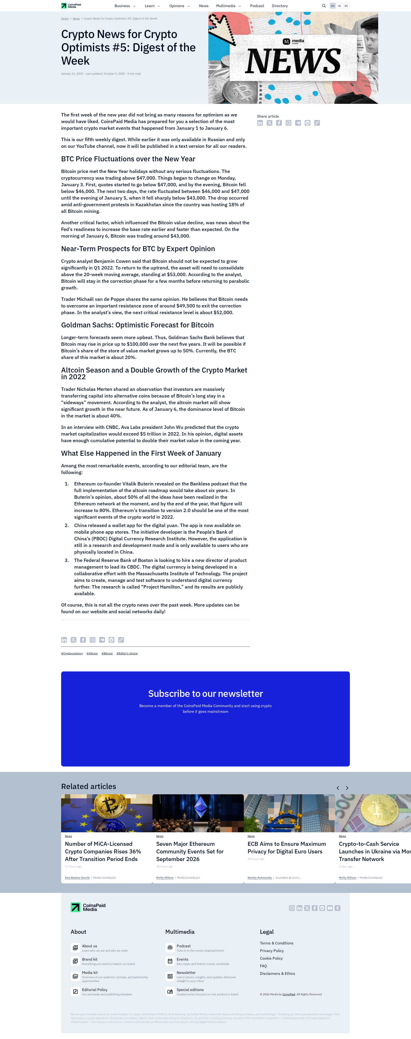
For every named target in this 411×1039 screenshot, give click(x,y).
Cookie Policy (271, 958)
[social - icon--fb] (315, 908)
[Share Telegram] (298, 123)
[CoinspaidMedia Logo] (71, 5)
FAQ (263, 965)
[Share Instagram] (288, 123)
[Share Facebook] (279, 123)
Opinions (176, 5)
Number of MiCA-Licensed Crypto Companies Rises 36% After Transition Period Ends (103, 851)
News (204, 5)
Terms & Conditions (277, 943)
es (346, 5)
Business (122, 5)
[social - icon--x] (307, 908)
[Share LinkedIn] (260, 123)
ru (339, 5)
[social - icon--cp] (337, 908)
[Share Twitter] (269, 123)
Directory (280, 5)
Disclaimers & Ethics (277, 973)
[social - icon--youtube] (330, 908)
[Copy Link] (317, 123)
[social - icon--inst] (292, 908)
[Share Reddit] (307, 123)
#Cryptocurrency (72, 653)
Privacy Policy (272, 950)
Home (65, 18)
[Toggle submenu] (134, 6)
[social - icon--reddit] (322, 908)
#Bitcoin (107, 653)
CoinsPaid (289, 994)
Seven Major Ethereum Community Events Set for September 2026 (190, 851)
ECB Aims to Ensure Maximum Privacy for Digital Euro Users (287, 847)
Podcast (257, 5)
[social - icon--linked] (299, 908)
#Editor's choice (127, 653)
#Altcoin (92, 653)
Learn (150, 5)
